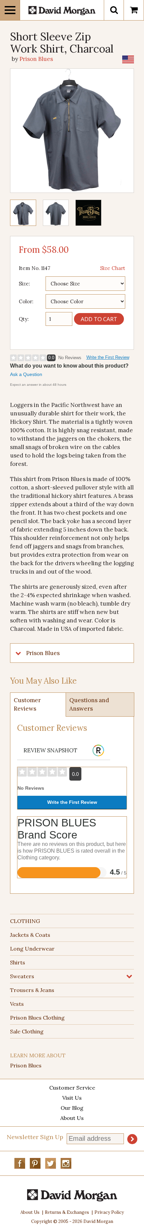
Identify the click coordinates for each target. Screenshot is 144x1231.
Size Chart (112, 268)
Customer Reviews (27, 704)
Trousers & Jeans (32, 990)
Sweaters (22, 976)
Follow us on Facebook (19, 1163)
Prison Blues (26, 1065)
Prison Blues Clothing (37, 1017)
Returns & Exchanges (67, 1212)
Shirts (17, 962)
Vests (17, 1003)
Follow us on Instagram (66, 1163)
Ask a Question (26, 374)
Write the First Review (107, 357)
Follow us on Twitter (50, 1163)
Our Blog (72, 1107)
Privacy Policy (109, 1212)
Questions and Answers (89, 704)
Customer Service (72, 1087)
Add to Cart (99, 319)
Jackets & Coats (30, 934)
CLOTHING (25, 921)
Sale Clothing (27, 1031)
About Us (72, 1118)
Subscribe (132, 1139)
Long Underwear (32, 948)
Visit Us (72, 1097)
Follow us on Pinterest (35, 1163)
